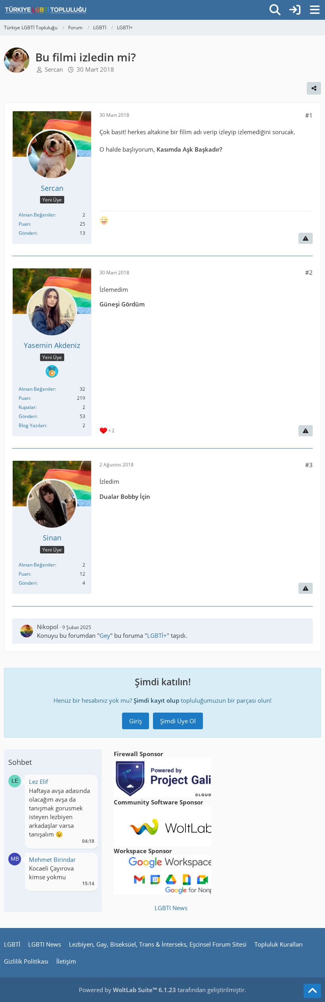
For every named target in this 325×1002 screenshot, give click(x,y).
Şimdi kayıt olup (156, 700)
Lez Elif (38, 781)
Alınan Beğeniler (37, 214)
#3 (309, 465)
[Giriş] (295, 10)
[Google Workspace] (171, 874)
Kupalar (27, 407)
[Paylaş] (314, 88)
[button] (14, 780)
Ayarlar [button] (85, 783)
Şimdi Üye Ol (178, 721)
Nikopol (47, 627)
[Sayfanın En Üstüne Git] (312, 991)
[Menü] (315, 10)
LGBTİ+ (157, 635)
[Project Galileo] (171, 777)
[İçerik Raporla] (305, 238)
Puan (24, 224)
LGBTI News (171, 908)
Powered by (127, 990)
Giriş (135, 721)
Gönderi (27, 233)
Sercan (54, 69)
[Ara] (275, 10)
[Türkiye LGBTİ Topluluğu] (45, 10)
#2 (309, 272)
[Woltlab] (171, 826)
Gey (104, 635)
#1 (309, 115)
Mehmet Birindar (52, 859)
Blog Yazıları (32, 425)
